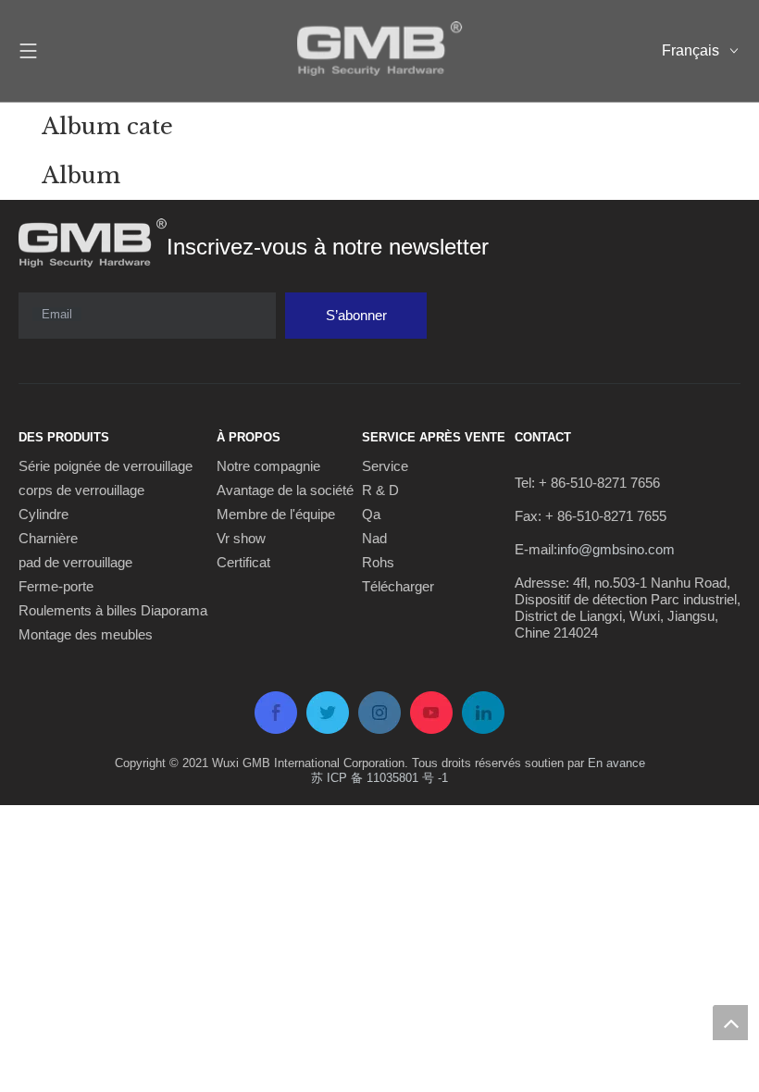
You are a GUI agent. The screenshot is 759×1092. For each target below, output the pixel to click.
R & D (380, 490)
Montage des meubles (86, 634)
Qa (371, 514)
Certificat (243, 562)
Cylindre (43, 514)
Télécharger (398, 586)
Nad (374, 538)
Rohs (378, 562)
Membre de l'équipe (276, 514)
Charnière (48, 538)
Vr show (241, 538)
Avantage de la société (285, 490)
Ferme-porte (56, 586)
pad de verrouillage (75, 562)
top (730, 1022)
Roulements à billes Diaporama (113, 610)
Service (385, 466)
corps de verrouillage (81, 490)
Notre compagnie (268, 466)
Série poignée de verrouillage (106, 466)
